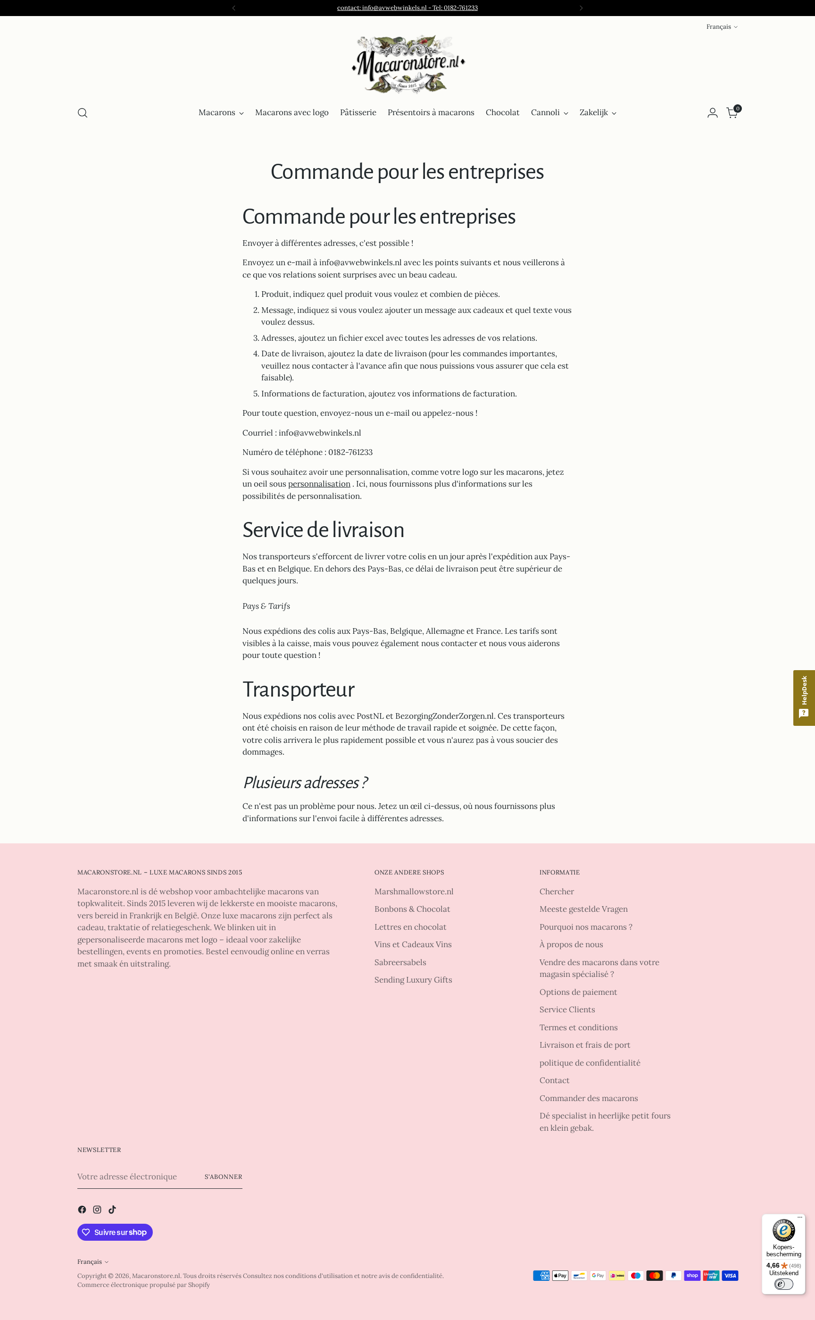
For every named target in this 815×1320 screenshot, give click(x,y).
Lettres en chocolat (410, 927)
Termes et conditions (579, 1027)
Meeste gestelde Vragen (584, 909)
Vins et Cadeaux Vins (413, 944)
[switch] (783, 1284)
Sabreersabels (400, 962)
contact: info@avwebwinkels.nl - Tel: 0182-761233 (407, 8)
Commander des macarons (589, 1098)
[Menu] (800, 1219)
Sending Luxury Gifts (413, 980)
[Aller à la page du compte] (712, 112)
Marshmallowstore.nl (414, 891)
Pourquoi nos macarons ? (586, 927)
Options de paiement (578, 992)
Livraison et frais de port (585, 1045)
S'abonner (223, 1177)
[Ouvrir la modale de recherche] (82, 112)
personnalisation (319, 484)
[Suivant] (581, 8)
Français (719, 27)
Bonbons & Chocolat (412, 909)
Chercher (557, 891)
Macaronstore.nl (156, 1276)
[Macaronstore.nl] (407, 65)
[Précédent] (234, 8)
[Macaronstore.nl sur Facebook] (83, 1211)
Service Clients (567, 1009)
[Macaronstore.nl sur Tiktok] (113, 1211)
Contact (555, 1080)
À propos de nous (571, 944)
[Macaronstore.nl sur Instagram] (98, 1211)
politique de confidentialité (590, 1063)
